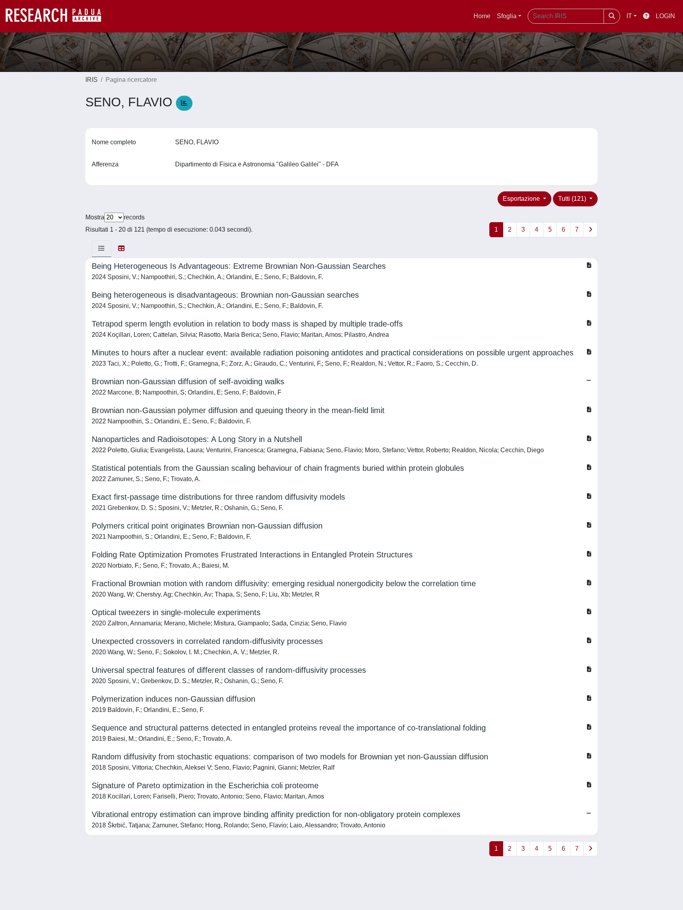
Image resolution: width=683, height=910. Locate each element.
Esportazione (522, 198)
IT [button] (629, 16)
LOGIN (665, 16)
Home (482, 16)
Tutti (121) (573, 198)
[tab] (101, 248)
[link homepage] (57, 16)
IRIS (91, 79)
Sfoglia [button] (507, 16)
